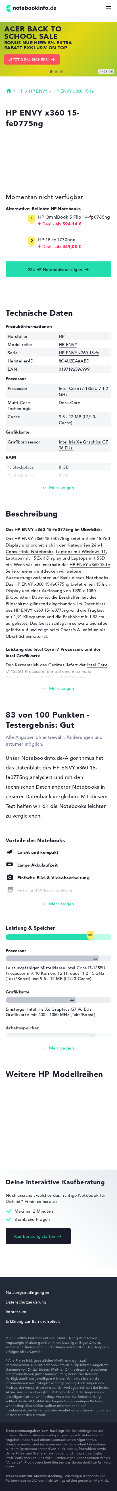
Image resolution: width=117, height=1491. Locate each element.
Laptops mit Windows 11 (81, 551)
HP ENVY (38, 91)
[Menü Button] (108, 8)
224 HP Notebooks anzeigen (55, 269)
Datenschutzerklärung (26, 1302)
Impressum (16, 1311)
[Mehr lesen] (58, 488)
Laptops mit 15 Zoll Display (33, 558)
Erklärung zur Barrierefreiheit (33, 1321)
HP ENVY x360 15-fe (73, 91)
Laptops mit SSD (88, 558)
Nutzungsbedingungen (27, 1292)
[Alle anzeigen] (58, 904)
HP (20, 91)
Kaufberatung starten (34, 1236)
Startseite (9, 91)
